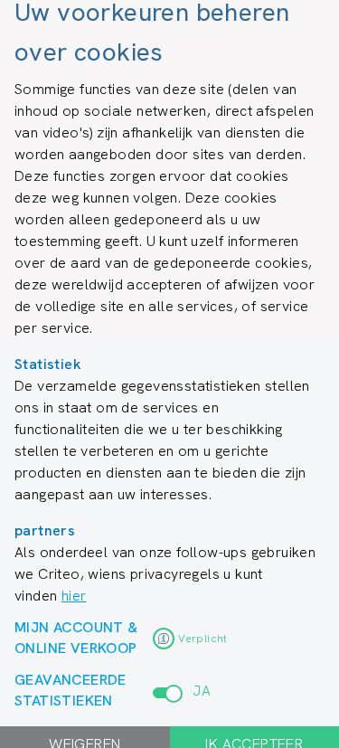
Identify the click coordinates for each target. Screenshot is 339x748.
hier (74, 595)
